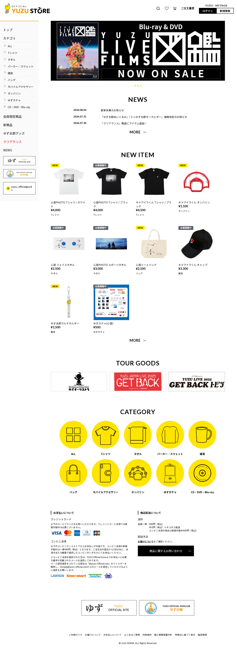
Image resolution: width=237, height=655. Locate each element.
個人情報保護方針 (163, 634)
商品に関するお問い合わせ (165, 551)
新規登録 (225, 11)
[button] (135, 85)
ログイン (207, 11)
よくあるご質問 (132, 634)
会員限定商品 (12, 116)
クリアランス (12, 141)
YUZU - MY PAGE (216, 5)
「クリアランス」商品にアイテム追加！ (124, 123)
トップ (7, 30)
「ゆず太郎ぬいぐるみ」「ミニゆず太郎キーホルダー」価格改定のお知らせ (144, 117)
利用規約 (147, 634)
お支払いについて (113, 634)
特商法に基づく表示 (185, 634)
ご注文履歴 (187, 8)
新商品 (7, 125)
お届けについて (146, 541)
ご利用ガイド (75, 634)
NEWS (7, 150)
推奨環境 (202, 634)
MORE (134, 132)
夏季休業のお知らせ (112, 110)
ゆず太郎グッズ (14, 133)
